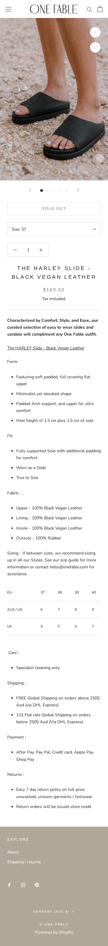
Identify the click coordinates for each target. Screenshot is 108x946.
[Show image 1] (41, 190)
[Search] (89, 9)
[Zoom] (95, 32)
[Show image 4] (60, 190)
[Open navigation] (8, 9)
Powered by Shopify (54, 932)
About (13, 852)
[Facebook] (9, 884)
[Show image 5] (66, 190)
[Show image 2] (47, 190)
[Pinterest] (37, 884)
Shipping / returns (24, 862)
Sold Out (54, 209)
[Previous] (30, 190)
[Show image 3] (54, 190)
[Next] (78, 190)
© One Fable (54, 924)
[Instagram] (23, 884)
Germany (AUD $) (51, 911)
